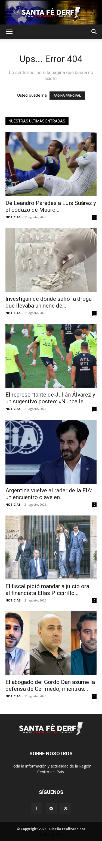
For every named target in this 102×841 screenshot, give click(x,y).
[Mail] (51, 808)
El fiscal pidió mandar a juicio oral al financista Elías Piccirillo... (48, 589)
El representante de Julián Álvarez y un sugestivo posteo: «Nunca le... (50, 398)
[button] (9, 31)
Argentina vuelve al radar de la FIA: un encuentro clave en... (48, 494)
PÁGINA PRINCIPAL (67, 95)
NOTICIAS (13, 217)
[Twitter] (65, 808)
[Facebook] (36, 808)
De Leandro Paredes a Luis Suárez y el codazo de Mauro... (50, 206)
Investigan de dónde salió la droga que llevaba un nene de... (48, 302)
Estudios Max (51, 834)
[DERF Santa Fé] (51, 12)
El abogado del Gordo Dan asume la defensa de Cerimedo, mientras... (50, 685)
